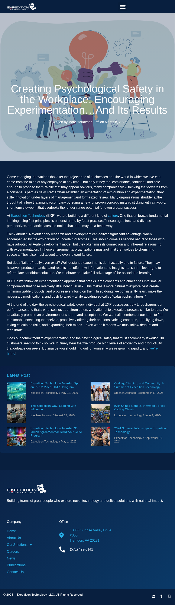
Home (11, 531)
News (11, 558)
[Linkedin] (153, 596)
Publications (16, 565)
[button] (122, 6)
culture (113, 215)
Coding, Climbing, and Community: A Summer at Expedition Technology (138, 385)
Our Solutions (17, 544)
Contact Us (15, 572)
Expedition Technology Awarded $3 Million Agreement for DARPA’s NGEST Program (56, 432)
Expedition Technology (28, 215)
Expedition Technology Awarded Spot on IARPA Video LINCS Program (55, 385)
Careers (13, 551)
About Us (14, 538)
